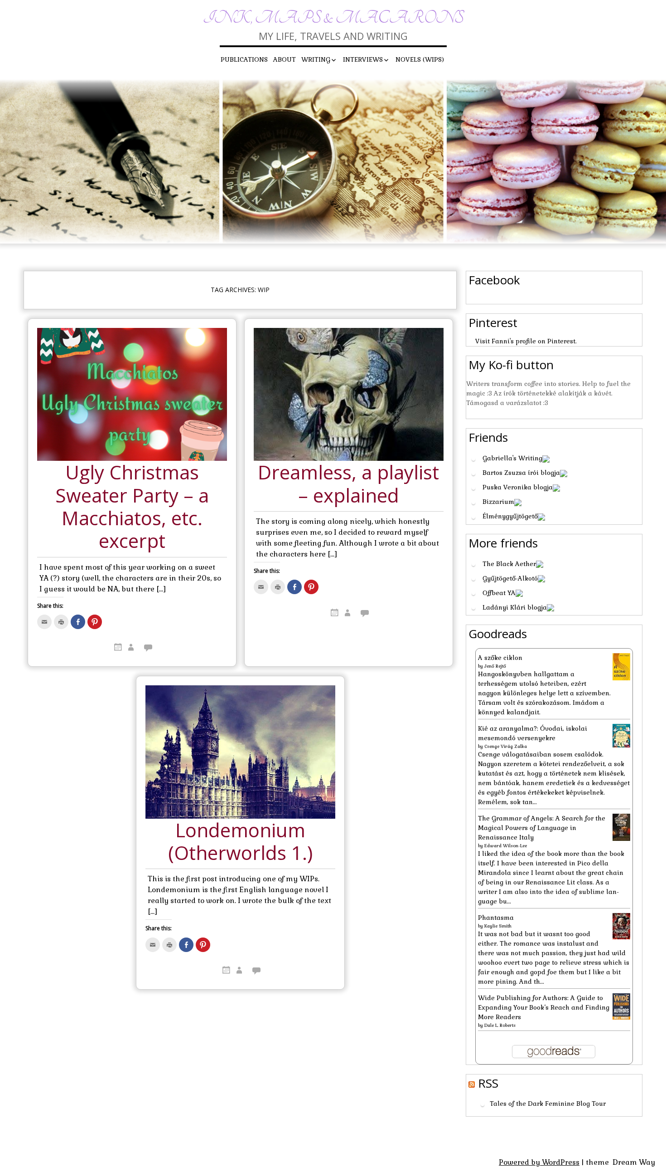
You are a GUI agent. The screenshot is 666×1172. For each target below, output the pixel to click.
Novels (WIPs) (420, 59)
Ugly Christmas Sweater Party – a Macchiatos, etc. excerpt (132, 507)
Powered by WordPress (539, 1162)
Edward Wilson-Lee (505, 846)
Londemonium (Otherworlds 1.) (240, 842)
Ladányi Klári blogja (515, 607)
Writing (315, 59)
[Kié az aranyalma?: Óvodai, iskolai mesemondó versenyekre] (621, 735)
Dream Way (634, 1162)
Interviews (363, 59)
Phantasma (496, 917)
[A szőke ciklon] (621, 666)
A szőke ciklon (500, 658)
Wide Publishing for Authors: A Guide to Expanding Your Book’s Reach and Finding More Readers (543, 1007)
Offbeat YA (499, 593)
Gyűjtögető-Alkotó (510, 578)
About (284, 59)
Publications (244, 59)
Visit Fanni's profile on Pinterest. (526, 341)
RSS (488, 1083)
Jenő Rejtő (495, 666)
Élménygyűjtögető (510, 516)
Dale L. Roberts (500, 1025)
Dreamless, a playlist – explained (348, 484)
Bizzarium (498, 502)
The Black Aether (509, 564)
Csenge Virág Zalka (505, 746)
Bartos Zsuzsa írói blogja (521, 473)
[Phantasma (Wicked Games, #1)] (621, 926)
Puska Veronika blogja (518, 487)
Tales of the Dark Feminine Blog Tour (548, 1104)
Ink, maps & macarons (333, 18)
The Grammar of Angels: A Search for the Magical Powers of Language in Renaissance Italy (541, 827)
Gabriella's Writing (512, 458)
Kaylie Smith (498, 926)
